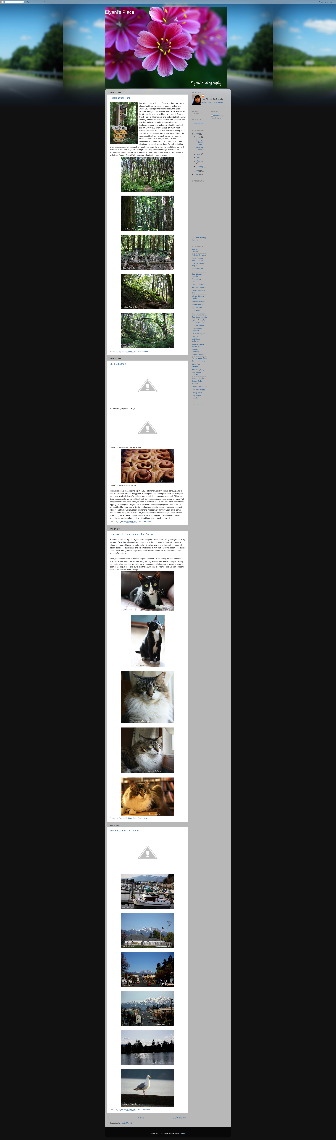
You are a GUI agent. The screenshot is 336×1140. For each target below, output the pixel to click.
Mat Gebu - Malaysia (196, 340)
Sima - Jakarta (198, 378)
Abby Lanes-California (197, 251)
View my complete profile (212, 102)
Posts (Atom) (126, 1123)
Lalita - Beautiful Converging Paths (199, 321)
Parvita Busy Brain (199, 358)
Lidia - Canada (198, 325)
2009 (197, 134)
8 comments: (143, 352)
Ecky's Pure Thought (196, 280)
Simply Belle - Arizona (197, 382)
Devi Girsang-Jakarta (197, 275)
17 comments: (144, 1110)
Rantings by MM (198, 361)
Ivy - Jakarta (197, 308)
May (199, 154)
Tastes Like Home (199, 386)
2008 (197, 171)
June (199, 137)
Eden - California (199, 284)
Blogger (183, 1133)
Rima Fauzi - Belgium (197, 365)
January (200, 167)
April (199, 158)
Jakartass (196, 311)
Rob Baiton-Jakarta (196, 374)
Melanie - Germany (195, 351)
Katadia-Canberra (199, 314)
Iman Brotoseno (198, 301)
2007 (197, 174)
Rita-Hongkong (198, 370)
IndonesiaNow (197, 304)
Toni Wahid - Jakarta (197, 397)
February (200, 161)
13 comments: (145, 522)
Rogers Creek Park (120, 98)
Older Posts (179, 1117)
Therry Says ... (198, 393)
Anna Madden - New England (198, 259)
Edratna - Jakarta (199, 288)
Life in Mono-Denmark (197, 330)
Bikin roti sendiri (118, 364)
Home (141, 1117)
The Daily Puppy (198, 389)
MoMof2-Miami (198, 355)
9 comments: (143, 818)
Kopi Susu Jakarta (199, 317)
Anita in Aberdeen (199, 255)
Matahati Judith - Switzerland (199, 345)
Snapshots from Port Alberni (124, 830)
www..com (199, 123)
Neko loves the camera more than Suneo (131, 534)
